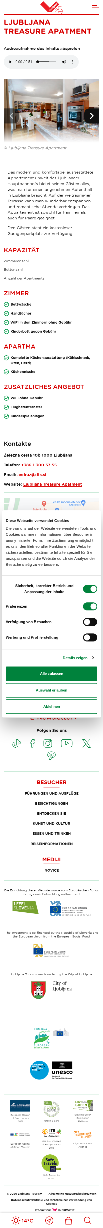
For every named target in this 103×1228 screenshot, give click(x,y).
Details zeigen (75, 658)
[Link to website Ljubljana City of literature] (51, 1070)
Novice (51, 870)
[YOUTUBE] (67, 743)
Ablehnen (51, 706)
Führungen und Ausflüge (51, 793)
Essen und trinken (51, 833)
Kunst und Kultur (51, 823)
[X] (86, 743)
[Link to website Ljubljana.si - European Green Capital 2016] (51, 1038)
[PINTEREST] (51, 755)
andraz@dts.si (32, 474)
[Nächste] (91, 115)
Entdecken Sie (51, 813)
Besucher (51, 782)
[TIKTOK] (16, 743)
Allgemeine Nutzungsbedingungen (72, 1193)
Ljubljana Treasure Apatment (52, 484)
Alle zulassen (51, 673)
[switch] (90, 606)
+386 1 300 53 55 (39, 465)
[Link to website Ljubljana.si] (51, 990)
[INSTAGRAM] (47, 743)
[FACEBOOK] (32, 743)
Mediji (51, 859)
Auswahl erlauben (51, 690)
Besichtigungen (51, 803)
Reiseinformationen (51, 844)
